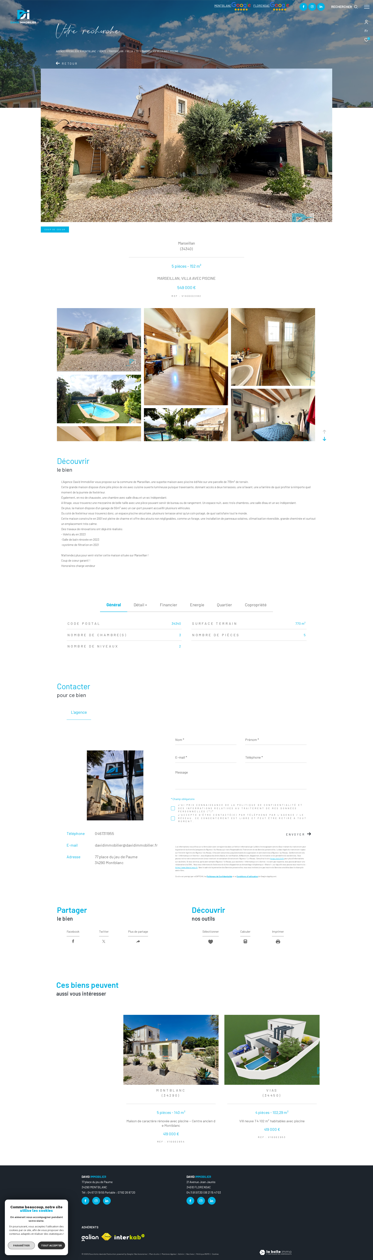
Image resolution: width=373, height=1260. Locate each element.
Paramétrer (21, 1245)
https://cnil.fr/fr (277, 858)
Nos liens (190, 1254)
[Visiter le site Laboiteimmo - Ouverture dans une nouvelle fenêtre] (275, 1253)
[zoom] (99, 370)
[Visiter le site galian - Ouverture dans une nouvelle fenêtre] (90, 1236)
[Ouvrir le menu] (367, 7)
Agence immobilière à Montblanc (76, 51)
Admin (181, 1254)
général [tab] (113, 604)
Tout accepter (51, 1245)
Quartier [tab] (224, 604)
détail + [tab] (140, 604)
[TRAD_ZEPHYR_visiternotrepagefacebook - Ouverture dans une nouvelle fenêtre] (303, 7)
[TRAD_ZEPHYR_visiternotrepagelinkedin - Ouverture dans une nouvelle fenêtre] (321, 7)
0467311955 (104, 833)
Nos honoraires (140, 1254)
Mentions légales (169, 1254)
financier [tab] (168, 604)
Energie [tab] (197, 604)
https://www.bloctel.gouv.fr (186, 867)
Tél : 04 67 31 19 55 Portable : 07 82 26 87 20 (108, 1192)
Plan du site (154, 1254)
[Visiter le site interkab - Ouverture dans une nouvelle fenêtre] (129, 1236)
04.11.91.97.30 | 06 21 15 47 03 (203, 1192)
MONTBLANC (222, 5)
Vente (102, 51)
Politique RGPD (203, 1254)
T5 (137, 51)
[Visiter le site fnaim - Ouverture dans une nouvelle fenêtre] (106, 1236)
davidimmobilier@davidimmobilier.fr (126, 845)
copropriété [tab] (256, 604)
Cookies (215, 1254)
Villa (129, 51)
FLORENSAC (261, 5)
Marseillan (116, 51)
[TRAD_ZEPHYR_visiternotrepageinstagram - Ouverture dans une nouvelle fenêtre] (312, 7)
